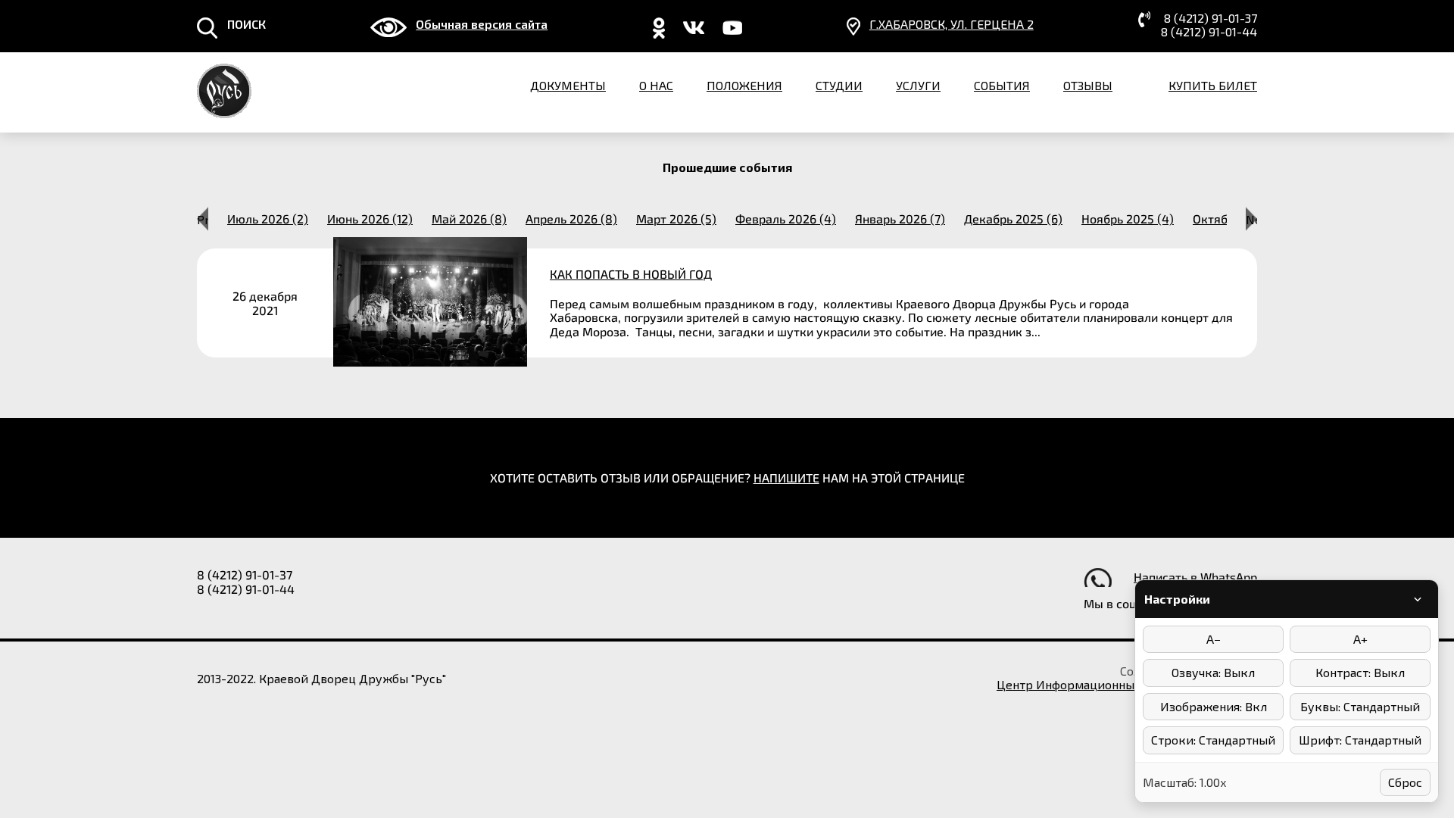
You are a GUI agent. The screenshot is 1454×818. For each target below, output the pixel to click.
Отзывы (1087, 85)
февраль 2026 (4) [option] (785, 219)
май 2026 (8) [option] (469, 219)
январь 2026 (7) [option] (900, 219)
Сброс (1405, 782)
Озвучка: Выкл (1213, 672)
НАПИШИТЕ (786, 477)
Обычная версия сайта (482, 24)
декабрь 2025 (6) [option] (1013, 219)
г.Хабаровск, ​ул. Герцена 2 (951, 24)
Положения (744, 85)
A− (1213, 639)
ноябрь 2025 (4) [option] (1127, 219)
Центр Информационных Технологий (1104, 685)
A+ (1360, 639)
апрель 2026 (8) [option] (571, 219)
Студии (839, 85)
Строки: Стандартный (1213, 739)
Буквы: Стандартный (1360, 706)
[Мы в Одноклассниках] (659, 34)
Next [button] (1251, 218)
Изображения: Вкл (1213, 706)
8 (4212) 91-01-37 (1210, 18)
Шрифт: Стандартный (1360, 739)
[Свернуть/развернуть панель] (1417, 599)
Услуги (918, 85)
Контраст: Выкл (1360, 672)
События (1002, 85)
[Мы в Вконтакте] (693, 34)
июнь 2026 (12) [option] (370, 219)
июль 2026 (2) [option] (267, 219)
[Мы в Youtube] (732, 34)
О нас (656, 85)
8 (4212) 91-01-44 (1209, 32)
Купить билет (1213, 85)
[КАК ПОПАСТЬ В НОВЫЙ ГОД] (727, 302)
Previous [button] (202, 218)
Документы (568, 85)
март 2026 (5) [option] (676, 219)
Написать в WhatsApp (1195, 577)
